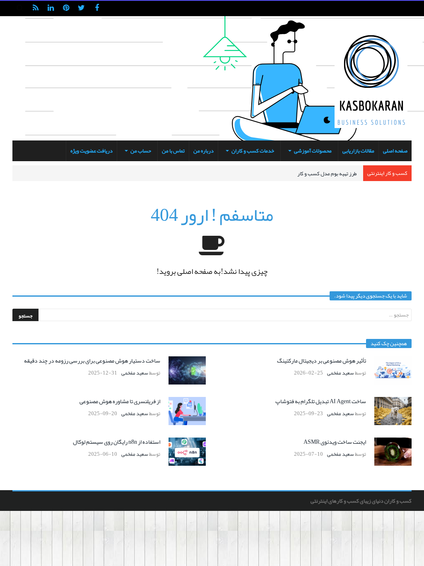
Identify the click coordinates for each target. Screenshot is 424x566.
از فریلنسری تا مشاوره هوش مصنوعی (120, 401)
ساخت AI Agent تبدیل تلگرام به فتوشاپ (320, 401)
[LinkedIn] (50, 8)
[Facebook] (96, 8)
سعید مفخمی (340, 373)
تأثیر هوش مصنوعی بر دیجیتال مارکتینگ (321, 360)
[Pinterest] (66, 8)
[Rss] (35, 8)
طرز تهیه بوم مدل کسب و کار (327, 173)
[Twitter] (81, 8)
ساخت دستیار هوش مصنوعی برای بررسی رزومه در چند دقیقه (92, 360)
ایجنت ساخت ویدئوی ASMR (335, 441)
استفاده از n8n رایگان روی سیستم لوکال (116, 441)
